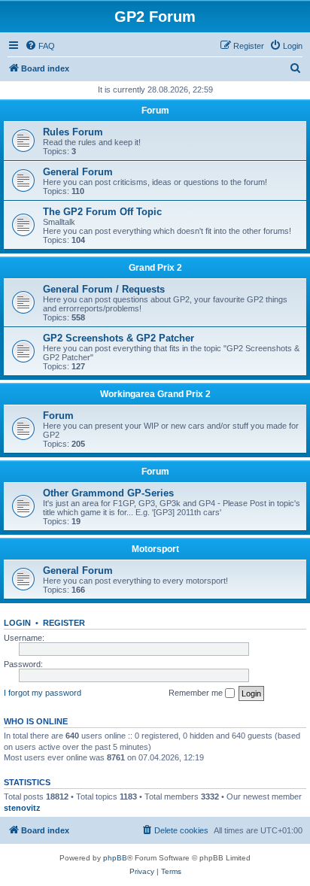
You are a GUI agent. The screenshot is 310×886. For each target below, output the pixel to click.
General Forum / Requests (104, 289)
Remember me (197, 692)
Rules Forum (73, 132)
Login (17, 622)
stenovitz (22, 807)
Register (64, 622)
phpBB (115, 858)
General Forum (78, 172)
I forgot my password (42, 692)
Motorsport (155, 549)
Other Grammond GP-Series (108, 493)
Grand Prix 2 (155, 267)
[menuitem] (40, 46)
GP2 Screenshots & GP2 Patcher (118, 338)
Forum (155, 110)
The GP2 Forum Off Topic (102, 211)
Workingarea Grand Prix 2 (155, 394)
